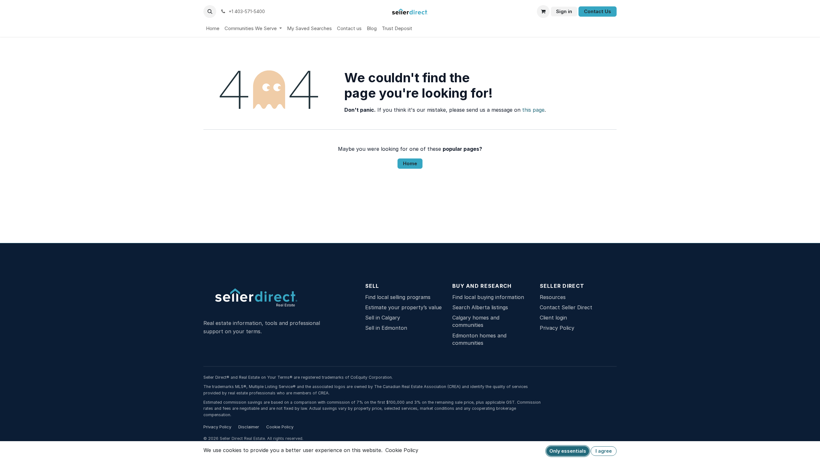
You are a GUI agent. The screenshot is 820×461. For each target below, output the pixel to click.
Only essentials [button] (567, 451)
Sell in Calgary (382, 317)
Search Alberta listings (480, 307)
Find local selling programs (397, 297)
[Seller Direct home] (268, 297)
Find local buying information (488, 297)
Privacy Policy (557, 328)
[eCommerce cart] (543, 11)
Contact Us (597, 11)
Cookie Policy (279, 426)
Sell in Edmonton (386, 328)
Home (410, 163)
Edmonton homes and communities (479, 339)
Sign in (564, 11)
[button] (209, 11)
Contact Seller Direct (566, 307)
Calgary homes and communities (475, 321)
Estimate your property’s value (403, 307)
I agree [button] (603, 451)
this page (533, 110)
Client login (553, 317)
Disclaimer (248, 426)
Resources (553, 297)
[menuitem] (212, 28)
